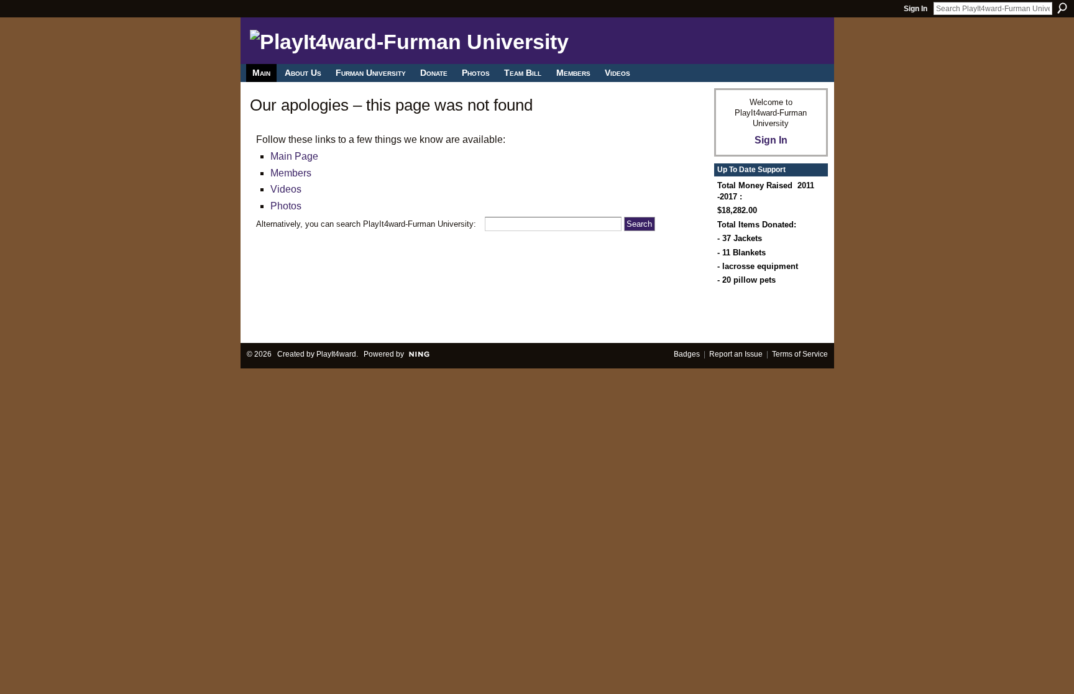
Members (290, 173)
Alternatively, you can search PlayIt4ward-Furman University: (366, 224)
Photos (285, 206)
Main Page (294, 156)
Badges (687, 354)
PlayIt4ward (336, 354)
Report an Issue (736, 354)
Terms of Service (800, 354)
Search (1062, 8)
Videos (285, 189)
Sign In (915, 8)
